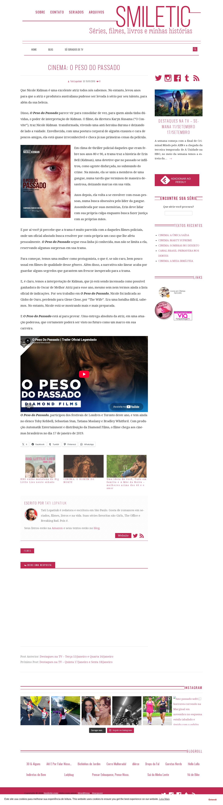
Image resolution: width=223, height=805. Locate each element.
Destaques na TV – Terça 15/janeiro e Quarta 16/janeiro (76, 656)
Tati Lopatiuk (56, 502)
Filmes (27, 550)
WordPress (84, 793)
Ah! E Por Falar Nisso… (59, 763)
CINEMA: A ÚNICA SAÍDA (173, 235)
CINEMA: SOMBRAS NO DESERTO (178, 245)
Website (123, 535)
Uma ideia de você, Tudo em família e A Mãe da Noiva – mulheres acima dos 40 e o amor (127, 483)
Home (34, 49)
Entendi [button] (213, 799)
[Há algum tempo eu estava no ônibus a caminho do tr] (35, 710)
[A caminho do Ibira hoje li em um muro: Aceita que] (157, 710)
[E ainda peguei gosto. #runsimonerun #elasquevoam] (126, 710)
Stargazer (97, 793)
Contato (57, 11)
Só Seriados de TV (74, 49)
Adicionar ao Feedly (181, 180)
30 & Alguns (33, 763)
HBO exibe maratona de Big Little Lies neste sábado (39, 480)
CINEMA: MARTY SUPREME (175, 240)
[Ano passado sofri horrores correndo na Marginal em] (188, 710)
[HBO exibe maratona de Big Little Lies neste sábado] (40, 466)
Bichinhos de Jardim (89, 763)
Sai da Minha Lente (158, 774)
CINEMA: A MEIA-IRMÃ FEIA (175, 260)
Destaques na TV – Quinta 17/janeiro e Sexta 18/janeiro (76, 662)
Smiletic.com (51, 793)
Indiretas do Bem (36, 774)
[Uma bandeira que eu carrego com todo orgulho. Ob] (65, 710)
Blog (50, 49)
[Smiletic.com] (111, 24)
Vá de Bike (193, 774)
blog (97, 528)
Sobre (40, 11)
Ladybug (69, 774)
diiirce (135, 763)
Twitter (135, 535)
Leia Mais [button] (164, 799)
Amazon (57, 528)
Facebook (177, 79)
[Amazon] (171, 298)
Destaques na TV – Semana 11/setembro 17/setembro (179, 126)
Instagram (168, 79)
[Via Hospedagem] (183, 319)
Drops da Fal (152, 763)
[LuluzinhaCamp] (164, 319)
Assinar (141, 535)
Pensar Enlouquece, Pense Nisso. (110, 774)
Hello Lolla (193, 763)
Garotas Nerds (173, 763)
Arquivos (96, 11)
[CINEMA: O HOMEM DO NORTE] (84, 466)
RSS (196, 79)
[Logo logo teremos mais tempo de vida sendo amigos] (96, 710)
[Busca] (195, 48)
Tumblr (187, 79)
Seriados (76, 11)
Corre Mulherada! (116, 763)
